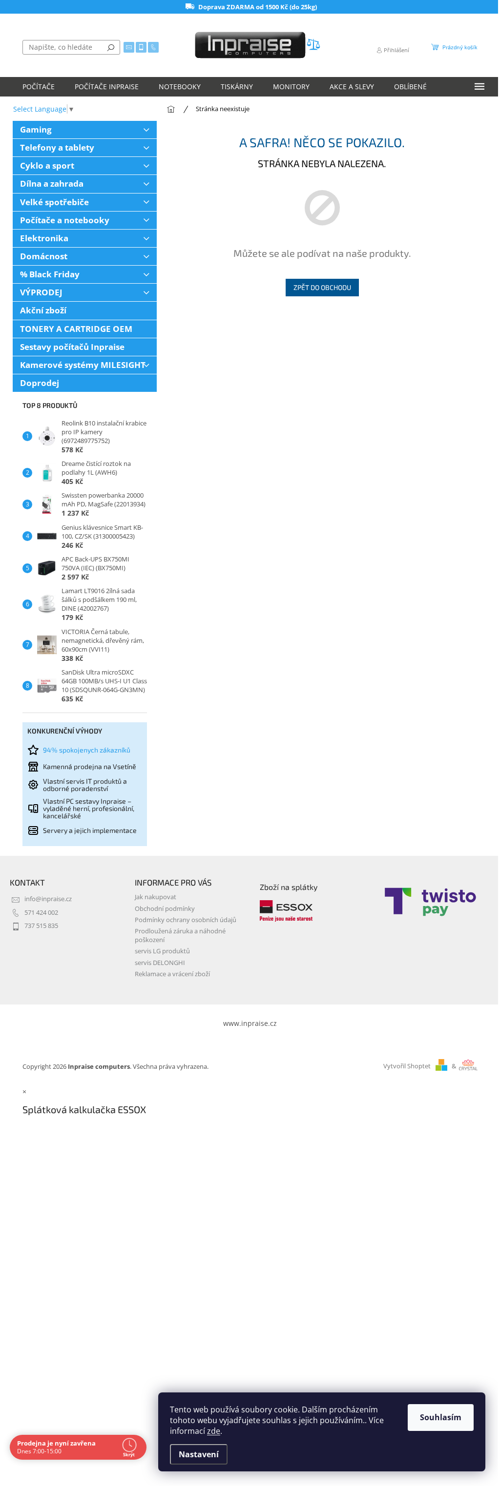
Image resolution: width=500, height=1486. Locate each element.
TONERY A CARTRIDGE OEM (76, 328)
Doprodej (39, 382)
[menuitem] (38, 86)
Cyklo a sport (47, 165)
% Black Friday (50, 274)
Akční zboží (43, 310)
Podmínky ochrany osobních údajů (185, 920)
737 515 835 (41, 926)
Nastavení (199, 1454)
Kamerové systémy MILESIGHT (83, 364)
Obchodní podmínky (165, 909)
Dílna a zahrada (51, 183)
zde (213, 1431)
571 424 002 (41, 912)
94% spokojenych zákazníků (86, 749)
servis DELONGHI (160, 963)
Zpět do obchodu (322, 287)
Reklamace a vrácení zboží (172, 974)
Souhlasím (440, 1417)
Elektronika (44, 238)
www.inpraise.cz (250, 1023)
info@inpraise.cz (48, 899)
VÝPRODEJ (41, 292)
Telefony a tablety (57, 147)
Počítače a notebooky (64, 220)
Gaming (36, 129)
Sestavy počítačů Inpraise (72, 346)
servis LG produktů (162, 951)
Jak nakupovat (155, 897)
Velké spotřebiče (54, 202)
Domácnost (43, 256)
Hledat (111, 47)
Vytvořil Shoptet (407, 1066)
